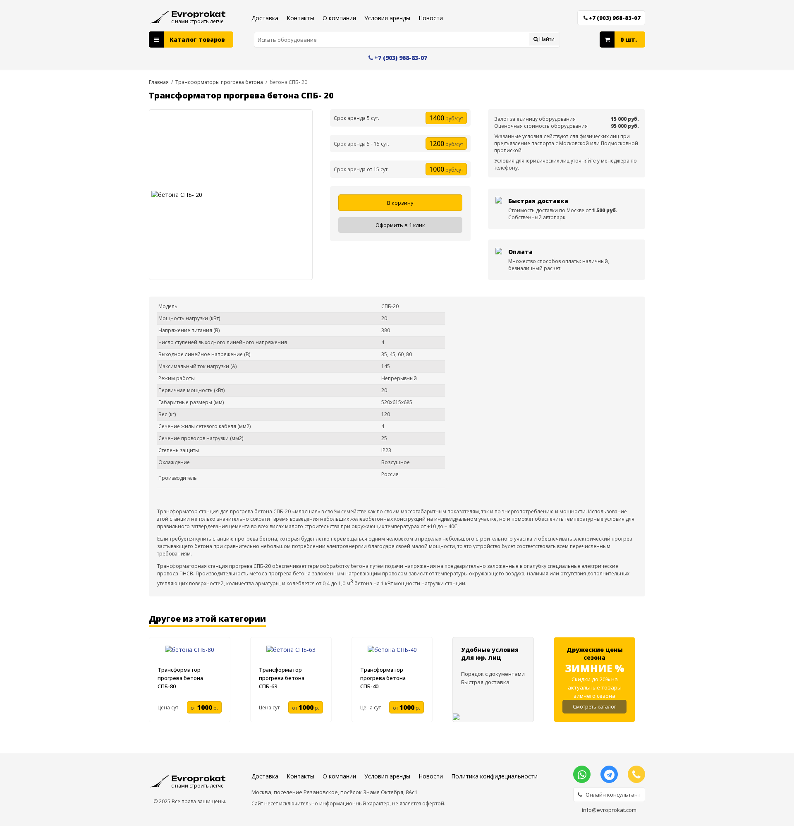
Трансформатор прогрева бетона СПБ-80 (180, 678)
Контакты (300, 18)
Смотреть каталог (594, 706)
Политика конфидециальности (494, 776)
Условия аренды (387, 18)
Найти (546, 39)
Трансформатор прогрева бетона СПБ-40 (383, 678)
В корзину (400, 202)
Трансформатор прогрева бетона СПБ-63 (281, 678)
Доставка (264, 18)
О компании (339, 18)
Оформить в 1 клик (400, 225)
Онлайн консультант (611, 794)
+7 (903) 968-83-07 (615, 18)
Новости (431, 18)
